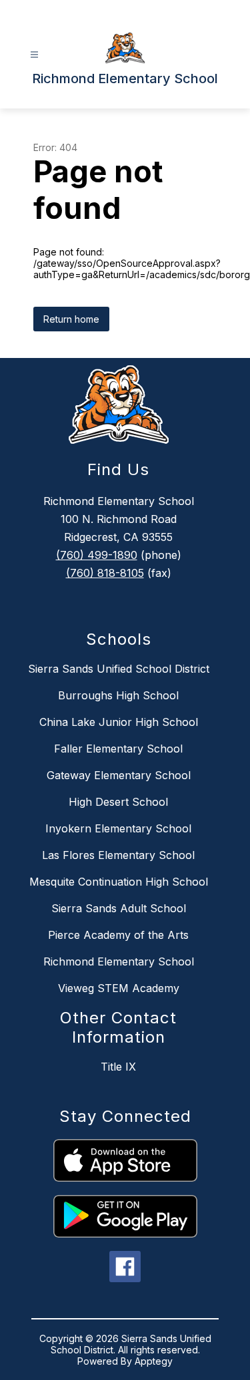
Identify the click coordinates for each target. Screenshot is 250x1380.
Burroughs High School (118, 695)
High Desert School (118, 801)
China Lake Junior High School (118, 722)
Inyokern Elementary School (118, 828)
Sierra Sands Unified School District (118, 668)
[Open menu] (34, 55)
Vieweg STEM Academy (118, 988)
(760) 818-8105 (105, 573)
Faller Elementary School (118, 748)
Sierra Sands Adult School (118, 908)
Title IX (118, 1066)
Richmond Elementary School (118, 961)
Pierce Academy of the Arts (118, 935)
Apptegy (154, 1361)
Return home (71, 319)
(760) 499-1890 (96, 555)
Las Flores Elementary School (118, 855)
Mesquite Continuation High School (118, 881)
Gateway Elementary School (119, 775)
